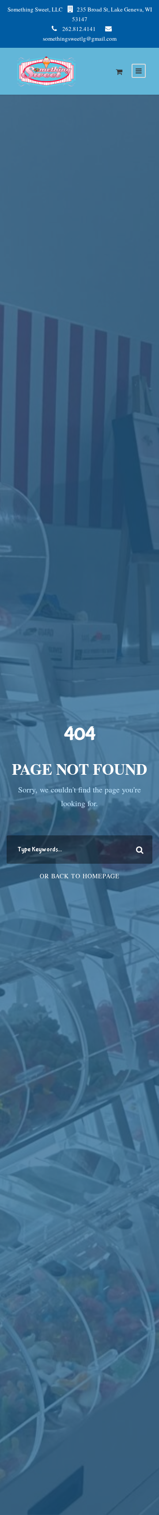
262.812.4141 (79, 29)
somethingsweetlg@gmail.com (80, 38)
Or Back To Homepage (80, 876)
